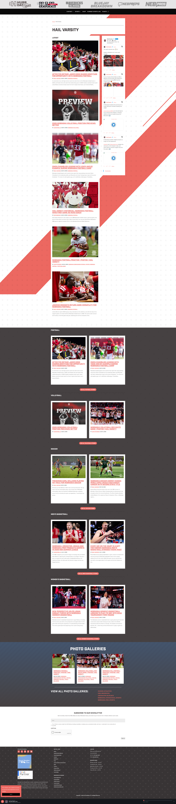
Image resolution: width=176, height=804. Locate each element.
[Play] (2, 801)
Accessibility (56, 772)
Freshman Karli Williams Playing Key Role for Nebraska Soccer (68, 482)
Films (55, 760)
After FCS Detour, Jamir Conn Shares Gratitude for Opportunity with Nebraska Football (74, 75)
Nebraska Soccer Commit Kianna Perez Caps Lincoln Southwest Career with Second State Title (105, 483)
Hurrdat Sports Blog (57, 755)
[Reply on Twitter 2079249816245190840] (104, 133)
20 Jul (115, 74)
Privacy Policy (56, 768)
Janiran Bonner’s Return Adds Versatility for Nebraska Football (74, 306)
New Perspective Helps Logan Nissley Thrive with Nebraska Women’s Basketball (66, 613)
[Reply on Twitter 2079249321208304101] (104, 166)
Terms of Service (57, 770)
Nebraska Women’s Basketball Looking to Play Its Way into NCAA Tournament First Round (106, 613)
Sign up (123, 738)
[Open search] (108, 12)
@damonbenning (114, 144)
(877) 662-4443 (97, 755)
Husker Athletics (105, 691)
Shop (84, 11)
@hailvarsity (108, 171)
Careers (55, 766)
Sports (77, 11)
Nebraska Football (73, 78)
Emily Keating (57, 78)
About (55, 751)
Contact (55, 757)
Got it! (11, 794)
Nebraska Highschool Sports (109, 698)
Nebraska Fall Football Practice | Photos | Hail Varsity (111, 672)
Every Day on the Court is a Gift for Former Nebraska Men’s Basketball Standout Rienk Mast (106, 548)
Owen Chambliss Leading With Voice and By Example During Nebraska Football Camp (72, 167)
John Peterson (57, 264)
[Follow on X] (22, 751)
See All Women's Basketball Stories (88, 639)
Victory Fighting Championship (60, 762)
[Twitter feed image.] (113, 57)
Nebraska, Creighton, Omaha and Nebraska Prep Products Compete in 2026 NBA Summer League (68, 548)
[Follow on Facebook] (19, 751)
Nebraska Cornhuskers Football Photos (79, 264)
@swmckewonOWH (108, 111)
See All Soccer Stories (88, 508)
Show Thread (110, 67)
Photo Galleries (61, 266)
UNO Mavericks (104, 693)
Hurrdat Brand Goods (58, 785)
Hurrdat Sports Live (94, 11)
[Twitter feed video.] (113, 125)
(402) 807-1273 (95, 757)
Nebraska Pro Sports (106, 700)
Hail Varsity (108, 47)
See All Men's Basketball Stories (88, 573)
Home (53, 21)
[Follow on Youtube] (31, 751)
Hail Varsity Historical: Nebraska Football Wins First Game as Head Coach (72, 212)
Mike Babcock (57, 215)
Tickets (104, 11)
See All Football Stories (88, 389)
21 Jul (115, 47)
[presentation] (61, 732)
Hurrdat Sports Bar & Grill (58, 787)
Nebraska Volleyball (73, 127)
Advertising (56, 759)
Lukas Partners (57, 781)
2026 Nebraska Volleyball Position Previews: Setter (74, 124)
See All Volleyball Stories (88, 443)
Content (69, 11)
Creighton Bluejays (106, 695)
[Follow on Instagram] (25, 751)
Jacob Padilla (57, 127)
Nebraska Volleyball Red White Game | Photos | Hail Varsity (105, 428)
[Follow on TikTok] (28, 751)
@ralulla (105, 144)
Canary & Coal (56, 783)
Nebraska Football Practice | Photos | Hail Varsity (72, 261)
